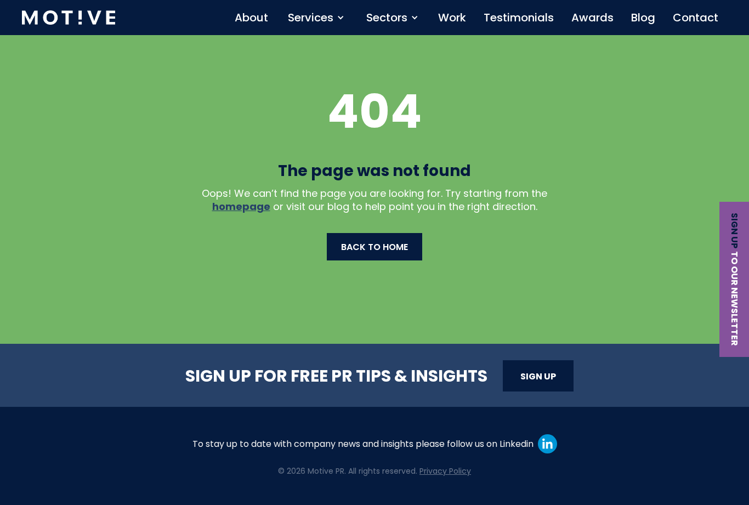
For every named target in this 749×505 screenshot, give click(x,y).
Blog (643, 17)
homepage (241, 206)
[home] (68, 17)
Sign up (734, 230)
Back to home (374, 247)
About (251, 17)
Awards (592, 17)
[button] (316, 17)
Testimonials (519, 17)
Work (452, 17)
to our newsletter (734, 298)
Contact (695, 17)
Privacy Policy (445, 471)
